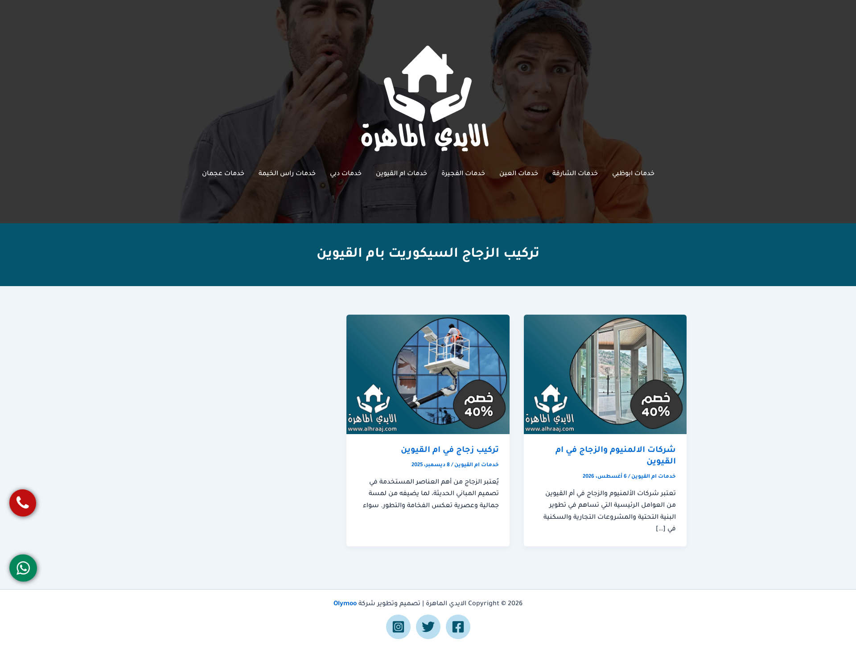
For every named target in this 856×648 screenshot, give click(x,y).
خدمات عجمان (223, 174)
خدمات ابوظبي (633, 174)
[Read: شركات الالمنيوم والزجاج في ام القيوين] (605, 374)
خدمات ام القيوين (401, 174)
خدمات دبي (346, 174)
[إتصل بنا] (23, 503)
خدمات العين (518, 174)
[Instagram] (398, 627)
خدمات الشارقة (575, 174)
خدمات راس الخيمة (287, 174)
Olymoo (345, 604)
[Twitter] (428, 627)
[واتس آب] (23, 567)
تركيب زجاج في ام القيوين (450, 450)
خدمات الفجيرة (463, 174)
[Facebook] (458, 627)
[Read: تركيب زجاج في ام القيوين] (427, 374)
